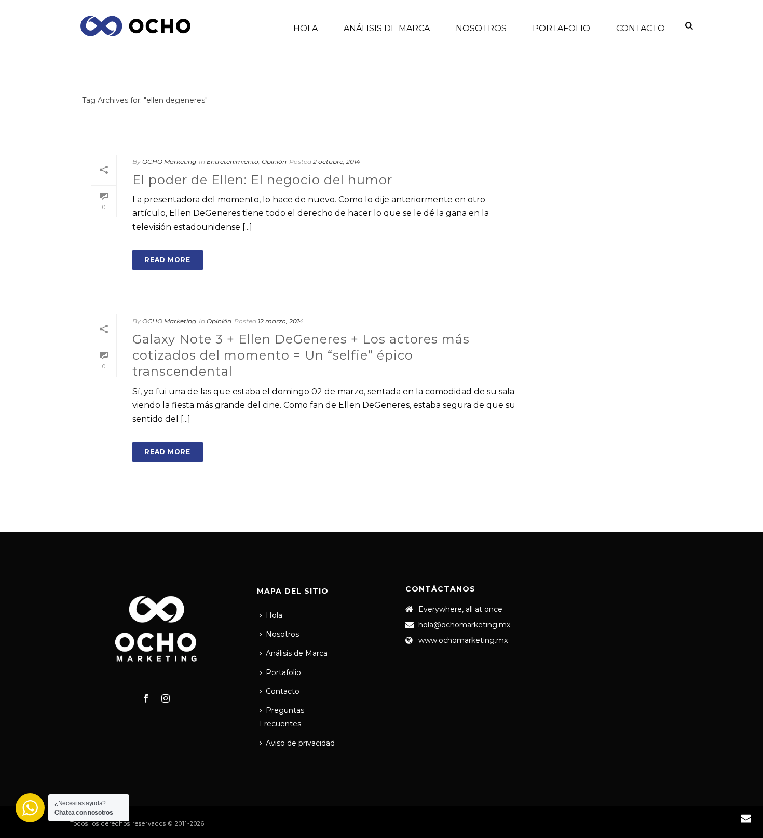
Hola (305, 28)
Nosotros (481, 28)
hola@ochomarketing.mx (464, 624)
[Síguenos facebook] (146, 699)
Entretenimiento (232, 162)
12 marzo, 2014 (280, 321)
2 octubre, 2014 (336, 162)
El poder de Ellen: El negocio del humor (262, 179)
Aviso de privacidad (300, 743)
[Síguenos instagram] (165, 699)
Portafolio (561, 28)
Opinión (274, 162)
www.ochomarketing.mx (463, 640)
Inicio (661, 119)
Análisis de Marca (387, 28)
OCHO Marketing (169, 162)
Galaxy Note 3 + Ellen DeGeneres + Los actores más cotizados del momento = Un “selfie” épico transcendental (301, 355)
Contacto (640, 28)
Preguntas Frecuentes (282, 717)
